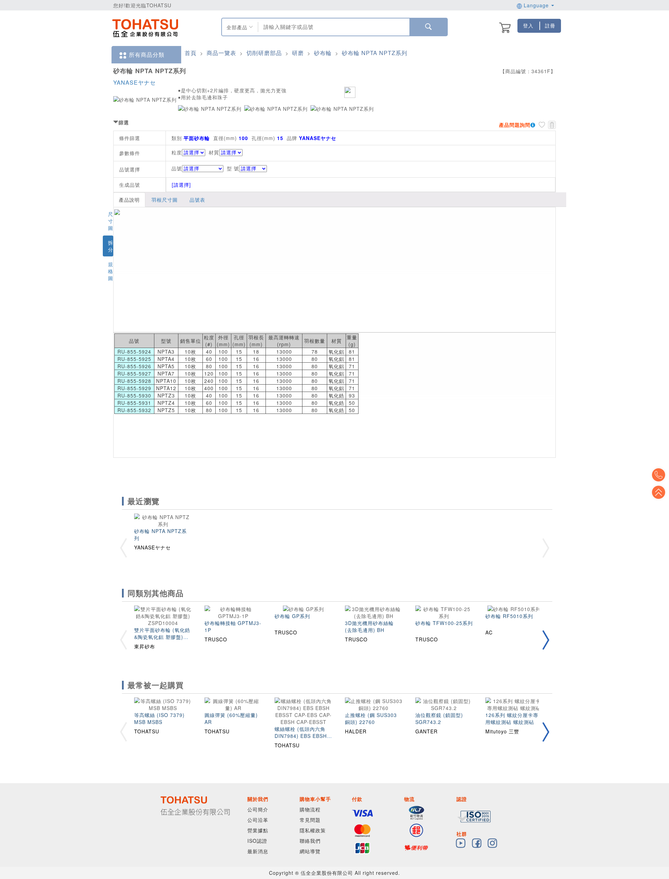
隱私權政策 (313, 830)
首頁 (191, 53)
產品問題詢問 (514, 124)
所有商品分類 (146, 55)
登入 (528, 25)
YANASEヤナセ (134, 82)
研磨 (298, 53)
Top (659, 492)
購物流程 (310, 809)
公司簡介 (257, 809)
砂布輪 (323, 53)
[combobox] (333, 27)
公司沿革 (257, 819)
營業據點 (257, 830)
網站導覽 (310, 851)
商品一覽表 (221, 53)
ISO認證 (257, 840)
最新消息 (257, 851)
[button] (545, 640)
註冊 (550, 25)
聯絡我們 (310, 840)
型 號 (233, 168)
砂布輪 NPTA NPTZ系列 (374, 53)
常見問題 (310, 819)
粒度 (176, 152)
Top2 (659, 475)
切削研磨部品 (264, 53)
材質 (214, 152)
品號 (176, 168)
